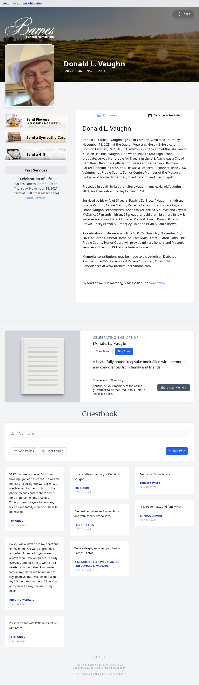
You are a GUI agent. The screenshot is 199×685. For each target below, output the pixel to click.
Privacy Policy (88, 667)
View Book (102, 351)
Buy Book (124, 351)
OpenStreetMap (103, 674)
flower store (156, 283)
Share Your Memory (173, 387)
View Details (35, 198)
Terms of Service (110, 667)
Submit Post (177, 451)
